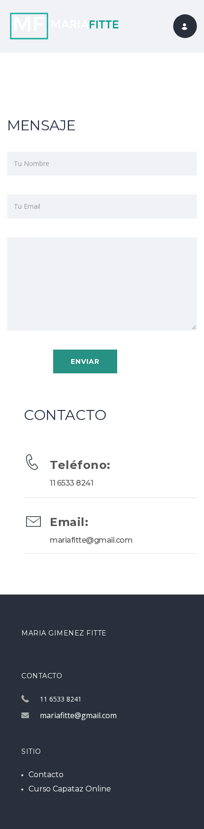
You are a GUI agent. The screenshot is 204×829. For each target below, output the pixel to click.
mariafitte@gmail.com (91, 540)
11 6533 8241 (71, 483)
